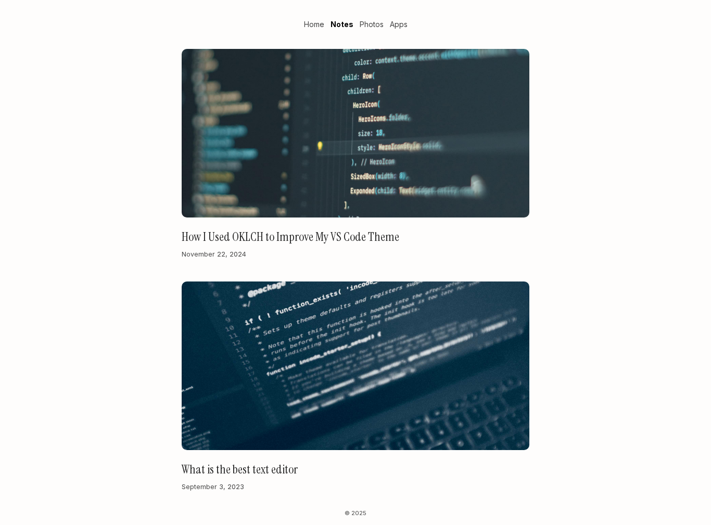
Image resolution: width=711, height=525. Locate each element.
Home (314, 24)
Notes (342, 24)
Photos (372, 24)
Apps (399, 24)
